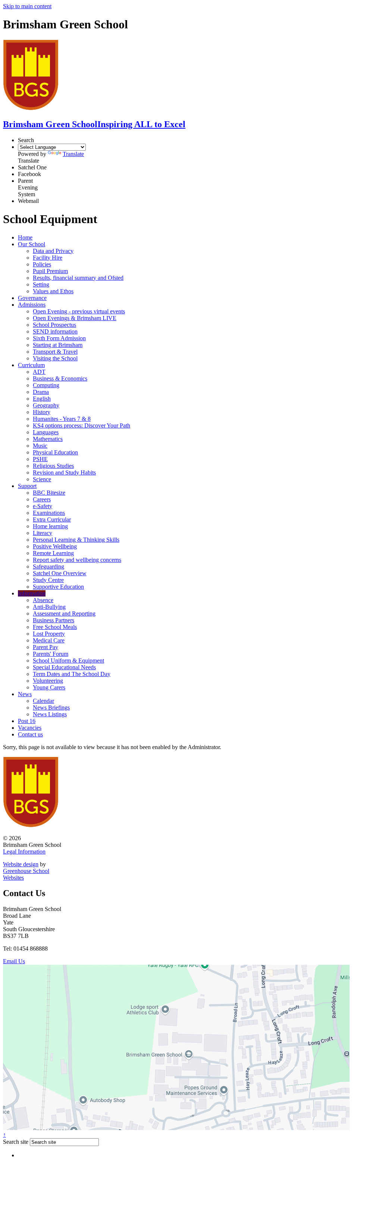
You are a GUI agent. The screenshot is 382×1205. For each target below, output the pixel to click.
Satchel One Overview (60, 573)
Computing (46, 385)
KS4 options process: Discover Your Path (81, 425)
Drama (41, 392)
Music (40, 445)
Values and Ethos (53, 291)
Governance (32, 298)
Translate (73, 154)
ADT (39, 372)
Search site (15, 1142)
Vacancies (29, 727)
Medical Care (49, 640)
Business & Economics (60, 378)
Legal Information (24, 851)
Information (32, 593)
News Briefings (51, 707)
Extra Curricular (52, 519)
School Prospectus (54, 325)
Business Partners (53, 620)
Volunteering (48, 680)
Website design (20, 864)
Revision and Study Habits (64, 472)
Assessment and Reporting (64, 613)
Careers (42, 499)
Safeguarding (48, 566)
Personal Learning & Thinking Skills (76, 539)
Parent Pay (45, 647)
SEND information (55, 331)
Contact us (30, 734)
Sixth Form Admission (59, 338)
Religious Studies (53, 466)
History (41, 412)
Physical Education (55, 452)
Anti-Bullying (49, 607)
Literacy (42, 533)
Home (25, 237)
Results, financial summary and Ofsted (78, 278)
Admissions (32, 304)
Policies (42, 264)
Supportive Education (58, 586)
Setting (41, 284)
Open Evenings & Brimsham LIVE (74, 318)
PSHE (40, 459)
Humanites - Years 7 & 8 (62, 419)
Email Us (14, 961)
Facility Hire (47, 257)
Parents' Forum (50, 654)
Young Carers (49, 687)
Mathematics (48, 439)
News (25, 694)
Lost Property (49, 633)
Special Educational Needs (64, 667)
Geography (46, 405)
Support (27, 486)
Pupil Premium (50, 271)
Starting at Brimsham (57, 345)
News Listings (50, 714)
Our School (31, 244)
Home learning (50, 526)
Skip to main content (27, 6)
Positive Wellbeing (55, 546)
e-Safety (42, 506)
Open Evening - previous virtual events (79, 311)
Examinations (49, 513)
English (42, 398)
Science (42, 479)
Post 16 (26, 721)
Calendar (43, 701)
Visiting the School (55, 358)
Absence (43, 600)
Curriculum (31, 365)
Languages (46, 432)
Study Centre (48, 580)
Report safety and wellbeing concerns (77, 560)
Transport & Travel (55, 351)
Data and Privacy (53, 251)
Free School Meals (55, 627)
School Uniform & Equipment (68, 660)
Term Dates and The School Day (71, 674)
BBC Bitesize (49, 492)
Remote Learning (53, 553)
